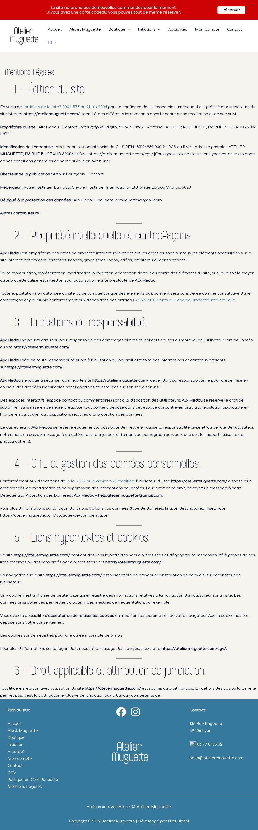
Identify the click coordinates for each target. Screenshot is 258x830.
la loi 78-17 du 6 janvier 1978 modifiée (100, 481)
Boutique (116, 29)
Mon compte (20, 759)
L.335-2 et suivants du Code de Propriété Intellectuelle (184, 300)
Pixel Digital (178, 821)
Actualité (16, 752)
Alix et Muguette (85, 29)
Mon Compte (207, 29)
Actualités (177, 29)
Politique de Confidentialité (33, 780)
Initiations (147, 29)
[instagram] (136, 712)
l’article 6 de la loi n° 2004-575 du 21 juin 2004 (65, 107)
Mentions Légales (25, 787)
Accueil (55, 29)
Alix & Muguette (23, 731)
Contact (234, 29)
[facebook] (122, 712)
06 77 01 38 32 (209, 744)
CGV (12, 773)
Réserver (231, 10)
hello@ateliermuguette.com (216, 758)
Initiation (15, 745)
